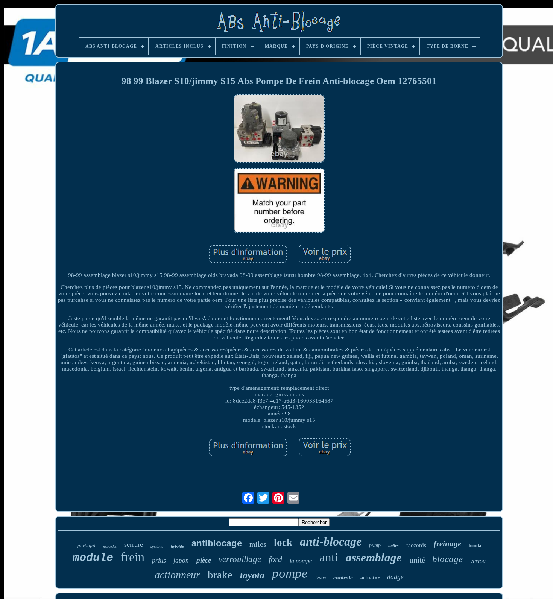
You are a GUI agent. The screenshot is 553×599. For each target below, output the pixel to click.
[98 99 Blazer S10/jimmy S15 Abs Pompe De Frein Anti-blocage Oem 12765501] (279, 129)
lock (283, 542)
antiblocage (216, 543)
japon (181, 560)
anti (328, 557)
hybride (177, 546)
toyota (252, 575)
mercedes (110, 546)
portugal (86, 545)
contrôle (343, 578)
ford (275, 559)
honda (475, 545)
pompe (290, 573)
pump (375, 545)
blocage (447, 559)
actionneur (177, 575)
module (93, 558)
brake (220, 575)
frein (132, 557)
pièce (203, 560)
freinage (447, 543)
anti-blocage (331, 541)
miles (257, 544)
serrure (133, 544)
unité (417, 560)
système (156, 546)
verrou (478, 561)
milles (393, 545)
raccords (416, 545)
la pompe (301, 561)
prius (159, 560)
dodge (395, 577)
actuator (370, 578)
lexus (320, 578)
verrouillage (240, 559)
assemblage (374, 557)
